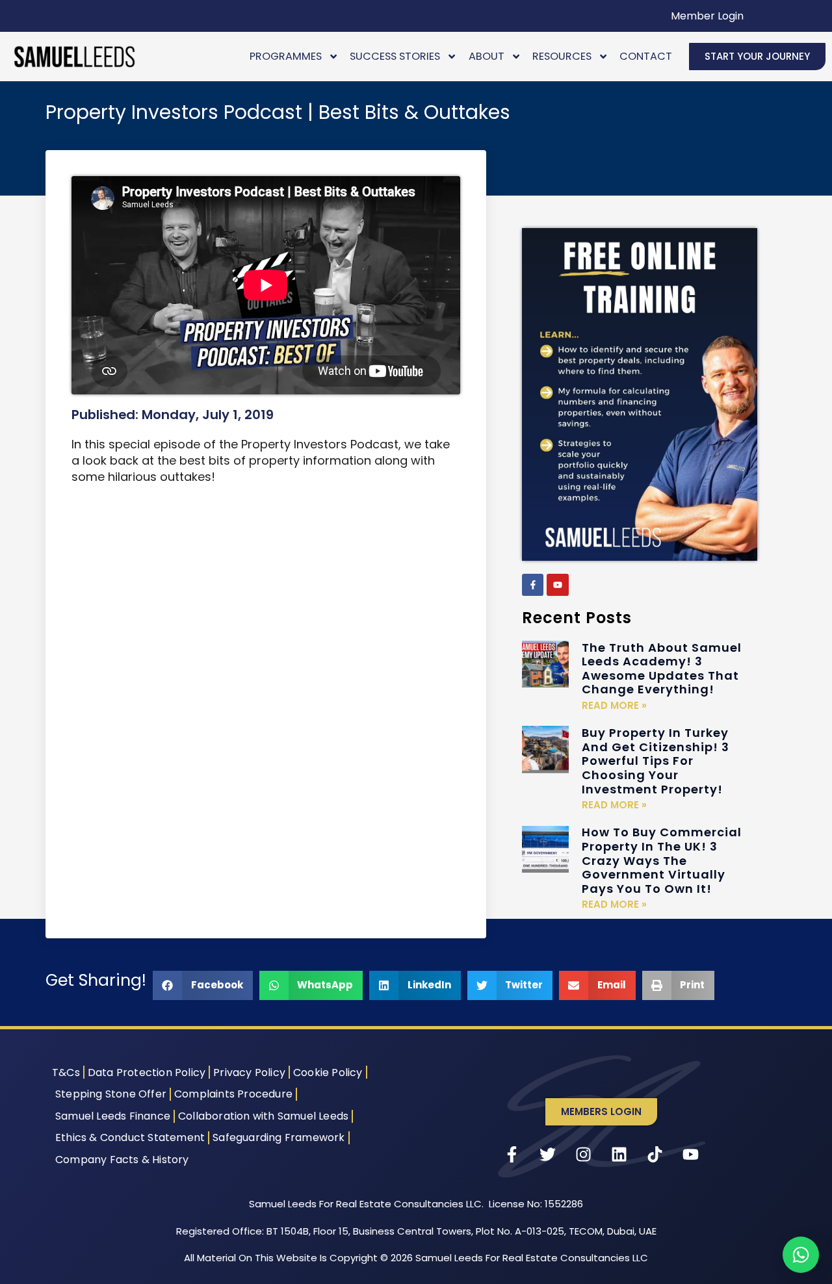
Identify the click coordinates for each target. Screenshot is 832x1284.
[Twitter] (548, 1154)
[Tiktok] (655, 1154)
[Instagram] (583, 1154)
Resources (562, 56)
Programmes (286, 56)
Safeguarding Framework (278, 1137)
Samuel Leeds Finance (112, 1116)
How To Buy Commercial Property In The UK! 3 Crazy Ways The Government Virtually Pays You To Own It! (662, 860)
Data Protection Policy (146, 1072)
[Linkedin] (619, 1154)
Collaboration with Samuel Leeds (263, 1116)
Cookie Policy (328, 1072)
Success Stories (395, 56)
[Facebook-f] (533, 585)
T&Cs (66, 1072)
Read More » (614, 705)
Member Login (707, 15)
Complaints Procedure (233, 1093)
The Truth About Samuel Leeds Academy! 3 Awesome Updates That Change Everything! (662, 668)
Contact (645, 56)
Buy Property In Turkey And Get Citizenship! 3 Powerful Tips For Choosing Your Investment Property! (655, 761)
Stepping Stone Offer (110, 1093)
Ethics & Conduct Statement (130, 1137)
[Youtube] (558, 585)
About (486, 56)
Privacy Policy (249, 1072)
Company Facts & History (122, 1159)
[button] (203, 985)
